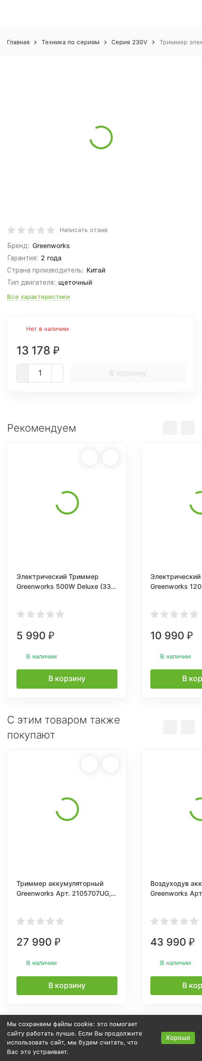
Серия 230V (129, 42)
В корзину (128, 373)
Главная (18, 42)
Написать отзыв (84, 229)
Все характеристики (38, 296)
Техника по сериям (70, 42)
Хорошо (178, 1037)
